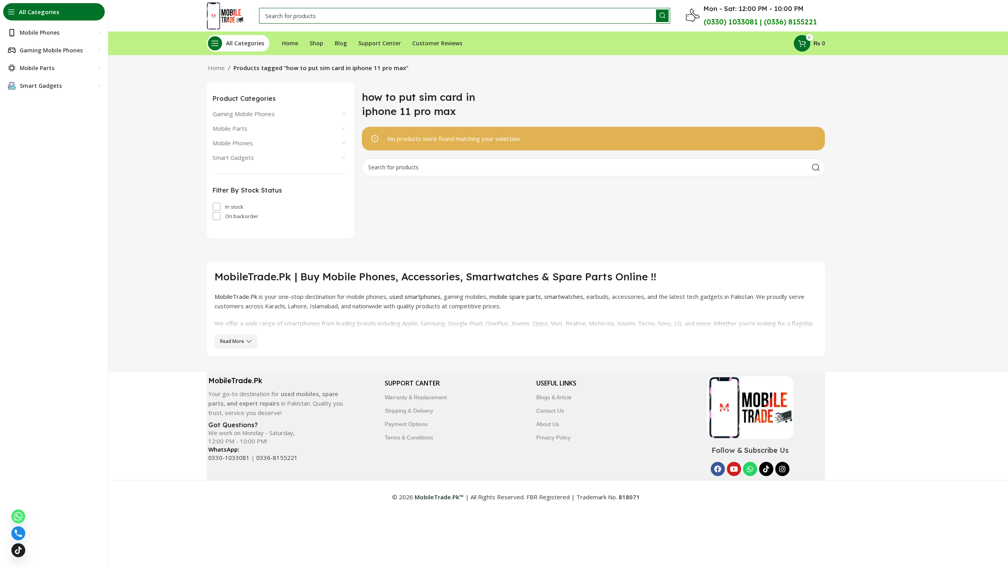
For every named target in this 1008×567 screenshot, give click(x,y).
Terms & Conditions (409, 437)
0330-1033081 (229, 457)
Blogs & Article (554, 397)
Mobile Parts (230, 128)
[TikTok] (18, 550)
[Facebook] (718, 469)
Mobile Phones (233, 143)
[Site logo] (225, 15)
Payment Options (406, 424)
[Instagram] (782, 469)
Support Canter (412, 383)
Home (216, 68)
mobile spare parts (515, 296)
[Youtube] (734, 469)
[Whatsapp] (750, 469)
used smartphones (415, 296)
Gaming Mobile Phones (244, 114)
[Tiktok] (766, 469)
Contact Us (550, 411)
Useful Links (556, 383)
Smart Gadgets (233, 157)
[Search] (662, 15)
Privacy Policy (553, 437)
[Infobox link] (275, 396)
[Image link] (750, 407)
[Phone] (18, 533)
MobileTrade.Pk (236, 296)
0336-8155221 (277, 457)
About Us (547, 424)
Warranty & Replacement (416, 397)
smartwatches (563, 296)
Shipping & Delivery (409, 411)
